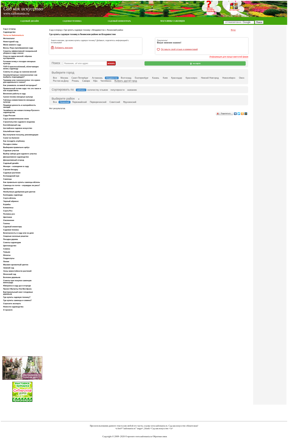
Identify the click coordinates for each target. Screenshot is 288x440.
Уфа (95, 81)
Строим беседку (10, 170)
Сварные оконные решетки (15, 236)
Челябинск (105, 81)
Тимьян (6, 252)
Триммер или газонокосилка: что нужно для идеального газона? (21, 81)
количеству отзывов (98, 90)
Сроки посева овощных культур (18, 97)
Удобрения (8, 189)
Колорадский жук (11, 176)
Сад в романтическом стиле (16, 119)
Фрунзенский (129, 102)
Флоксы (6, 255)
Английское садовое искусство (17, 128)
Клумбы (6, 204)
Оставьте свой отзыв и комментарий (179, 49)
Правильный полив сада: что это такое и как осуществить (22, 89)
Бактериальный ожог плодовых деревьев (18, 293)
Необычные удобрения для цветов (19, 192)
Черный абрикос (11, 201)
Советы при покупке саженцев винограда (17, 281)
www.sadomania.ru (159, 425)
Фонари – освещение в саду (16, 166)
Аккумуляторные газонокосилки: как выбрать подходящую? (20, 76)
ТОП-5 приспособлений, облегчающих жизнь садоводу (21, 68)
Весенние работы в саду (14, 94)
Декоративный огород (13, 160)
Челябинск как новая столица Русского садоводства (21, 111)
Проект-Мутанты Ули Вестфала (17, 289)
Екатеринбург (141, 78)
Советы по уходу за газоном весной (19, 72)
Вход (233, 30)
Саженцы (7, 179)
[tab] (63, 99)
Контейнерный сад (11, 125)
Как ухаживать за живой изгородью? (20, 85)
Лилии (6, 261)
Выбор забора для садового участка (20, 154)
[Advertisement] (22, 334)
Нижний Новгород (210, 78)
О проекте (7, 310)
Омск (241, 78)
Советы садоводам (12, 242)
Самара (86, 81)
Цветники (7, 217)
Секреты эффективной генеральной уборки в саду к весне (20, 52)
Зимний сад (8, 268)
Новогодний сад (10, 42)
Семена (6, 249)
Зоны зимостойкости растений (17, 271)
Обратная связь (160, 436)
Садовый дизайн (11, 163)
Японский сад (9, 274)
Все (55, 78)
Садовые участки (11, 151)
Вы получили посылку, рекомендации (20, 135)
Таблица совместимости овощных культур (19, 101)
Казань (155, 78)
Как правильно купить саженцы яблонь (21, 182)
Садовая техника (11, 230)
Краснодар (176, 78)
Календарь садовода (12, 195)
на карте (196, 63)
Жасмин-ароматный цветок (15, 265)
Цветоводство (9, 246)
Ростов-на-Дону (61, 81)
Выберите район (63, 98)
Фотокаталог (9, 38)
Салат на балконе (11, 138)
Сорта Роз (7, 211)
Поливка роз (9, 214)
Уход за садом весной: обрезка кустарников (17, 57)
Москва (64, 78)
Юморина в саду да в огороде (17, 286)
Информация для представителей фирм (229, 57)
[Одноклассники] (242, 113)
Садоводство (9, 32)
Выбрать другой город (125, 81)
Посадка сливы (10, 144)
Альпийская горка (11, 131)
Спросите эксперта (12, 304)
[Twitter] (239, 113)
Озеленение (8, 220)
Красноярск (191, 78)
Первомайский (79, 102)
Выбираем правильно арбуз (16, 147)
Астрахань (97, 78)
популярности (117, 90)
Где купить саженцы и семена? (17, 300)
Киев (165, 78)
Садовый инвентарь (12, 227)
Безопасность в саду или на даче (18, 233)
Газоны (6, 223)
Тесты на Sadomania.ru (13, 35)
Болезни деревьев (11, 277)
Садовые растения (11, 173)
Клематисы (8, 208)
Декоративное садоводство (16, 157)
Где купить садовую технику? (16, 297)
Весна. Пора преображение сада (18, 48)
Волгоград (126, 78)
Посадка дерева (10, 239)
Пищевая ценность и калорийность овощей (19, 106)
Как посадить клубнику (14, 141)
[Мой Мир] (246, 113)
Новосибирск (228, 78)
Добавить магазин (64, 47)
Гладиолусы (8, 258)
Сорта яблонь (9, 198)
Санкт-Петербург (80, 78)
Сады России (9, 115)
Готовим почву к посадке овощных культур (19, 62)
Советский (115, 102)
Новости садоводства (13, 307)
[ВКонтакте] (235, 113)
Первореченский (98, 102)
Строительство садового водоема (19, 122)
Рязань (75, 81)
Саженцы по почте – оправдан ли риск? (21, 185)
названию (132, 90)
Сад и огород (9, 29)
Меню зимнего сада (12, 45)
